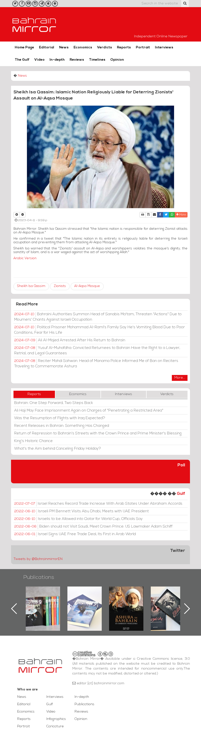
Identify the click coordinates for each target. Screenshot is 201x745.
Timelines (97, 60)
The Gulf (22, 60)
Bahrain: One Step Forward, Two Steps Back (53, 403)
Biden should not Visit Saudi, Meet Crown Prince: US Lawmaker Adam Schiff (93, 527)
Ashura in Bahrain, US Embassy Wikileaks (84, 601)
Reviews (77, 60)
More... (179, 378)
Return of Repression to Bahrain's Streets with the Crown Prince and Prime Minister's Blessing (98, 433)
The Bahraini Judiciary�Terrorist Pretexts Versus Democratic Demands (168, 603)
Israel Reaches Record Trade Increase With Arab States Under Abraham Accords (98, 504)
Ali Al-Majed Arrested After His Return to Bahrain (69, 340)
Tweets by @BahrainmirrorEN (38, 559)
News (64, 47)
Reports (124, 47)
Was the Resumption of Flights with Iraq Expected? (59, 418)
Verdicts (104, 47)
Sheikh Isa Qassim (31, 286)
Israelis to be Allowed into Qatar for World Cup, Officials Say (78, 519)
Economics (83, 47)
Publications (38, 577)
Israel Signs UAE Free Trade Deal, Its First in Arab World (75, 534)
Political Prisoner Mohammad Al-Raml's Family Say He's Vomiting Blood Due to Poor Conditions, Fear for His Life (99, 330)
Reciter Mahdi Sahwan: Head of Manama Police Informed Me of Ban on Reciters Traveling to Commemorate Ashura (96, 363)
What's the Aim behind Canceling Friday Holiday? (57, 449)
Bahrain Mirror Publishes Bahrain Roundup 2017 (43, 601)
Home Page (24, 47)
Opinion (117, 60)
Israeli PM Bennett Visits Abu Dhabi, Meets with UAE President (81, 511)
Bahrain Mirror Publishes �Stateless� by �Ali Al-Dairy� (126, 601)
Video (39, 60)
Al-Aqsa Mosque (87, 286)
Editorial (46, 47)
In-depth (57, 60)
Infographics (56, 719)
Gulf (181, 494)
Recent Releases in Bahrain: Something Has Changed (61, 426)
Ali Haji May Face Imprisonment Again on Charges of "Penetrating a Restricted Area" (88, 411)
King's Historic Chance (33, 441)
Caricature (55, 726)
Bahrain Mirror (34, 24)
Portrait (143, 47)
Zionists (60, 286)
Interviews (164, 47)
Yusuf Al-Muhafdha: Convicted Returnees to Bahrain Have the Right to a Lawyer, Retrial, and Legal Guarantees (97, 350)
